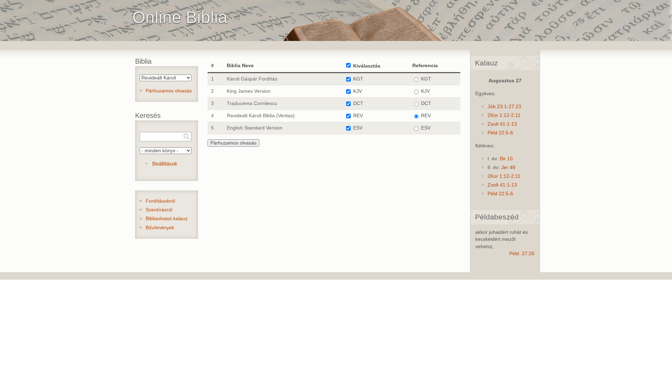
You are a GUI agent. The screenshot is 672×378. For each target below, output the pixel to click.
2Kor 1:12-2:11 (504, 115)
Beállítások (164, 164)
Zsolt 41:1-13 (502, 124)
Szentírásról (159, 209)
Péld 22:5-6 (500, 132)
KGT (358, 79)
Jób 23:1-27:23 (504, 106)
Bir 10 (506, 158)
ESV (358, 128)
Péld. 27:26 (521, 253)
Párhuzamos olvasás (169, 90)
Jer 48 (508, 167)
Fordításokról (160, 201)
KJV (357, 91)
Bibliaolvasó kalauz (167, 218)
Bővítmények (160, 227)
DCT (358, 103)
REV (358, 115)
